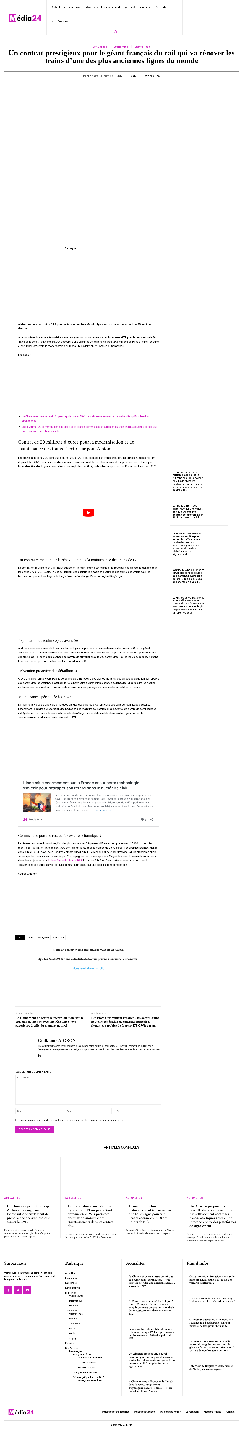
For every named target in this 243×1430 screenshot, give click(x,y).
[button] (115, 31)
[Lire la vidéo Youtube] (88, 512)
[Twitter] (18, 1290)
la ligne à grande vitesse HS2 (65, 860)
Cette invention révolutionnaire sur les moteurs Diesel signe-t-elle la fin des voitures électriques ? (212, 1279)
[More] (175, 248)
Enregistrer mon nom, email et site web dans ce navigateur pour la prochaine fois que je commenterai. (72, 1120)
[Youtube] (27, 1290)
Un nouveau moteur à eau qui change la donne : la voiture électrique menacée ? (212, 1301)
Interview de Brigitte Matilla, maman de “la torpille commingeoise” (211, 1367)
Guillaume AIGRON (109, 76)
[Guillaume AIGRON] (24, 1047)
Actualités (100, 46)
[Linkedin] (39, 1055)
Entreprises (142, 46)
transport (58, 937)
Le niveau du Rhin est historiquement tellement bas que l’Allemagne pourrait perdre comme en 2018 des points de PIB (188, 511)
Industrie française (38, 937)
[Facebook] (8, 1290)
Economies (120, 46)
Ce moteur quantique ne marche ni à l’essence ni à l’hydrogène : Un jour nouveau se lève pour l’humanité (211, 1323)
